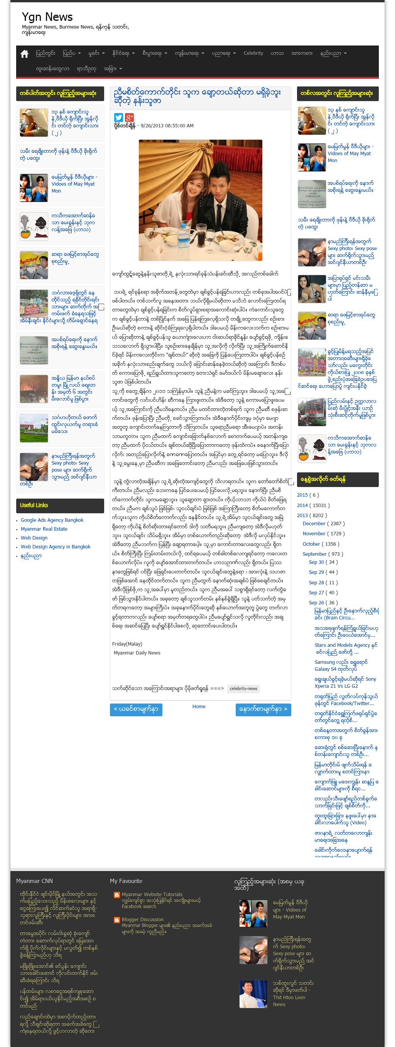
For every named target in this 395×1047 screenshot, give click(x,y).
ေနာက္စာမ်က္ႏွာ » (263, 709)
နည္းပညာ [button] (332, 53)
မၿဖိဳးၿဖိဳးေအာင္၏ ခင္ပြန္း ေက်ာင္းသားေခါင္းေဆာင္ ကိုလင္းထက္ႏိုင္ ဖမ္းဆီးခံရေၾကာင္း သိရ (59, 973)
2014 (303, 505)
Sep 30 (317, 562)
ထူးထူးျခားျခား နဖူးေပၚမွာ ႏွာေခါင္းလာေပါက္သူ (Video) (345, 820)
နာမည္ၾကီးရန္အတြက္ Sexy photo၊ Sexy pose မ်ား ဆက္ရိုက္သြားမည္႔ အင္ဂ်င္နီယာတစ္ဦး (58, 470)
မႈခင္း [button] (95, 53)
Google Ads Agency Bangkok (52, 520)
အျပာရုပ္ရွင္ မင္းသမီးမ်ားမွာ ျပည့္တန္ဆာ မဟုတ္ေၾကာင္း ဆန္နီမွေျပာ (351, 289)
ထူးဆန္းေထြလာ (52, 69)
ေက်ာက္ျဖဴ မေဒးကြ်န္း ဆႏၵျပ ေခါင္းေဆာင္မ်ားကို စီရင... (347, 786)
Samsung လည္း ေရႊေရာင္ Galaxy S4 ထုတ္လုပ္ (341, 666)
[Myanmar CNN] (24, 54)
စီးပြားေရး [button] (153, 53)
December (315, 524)
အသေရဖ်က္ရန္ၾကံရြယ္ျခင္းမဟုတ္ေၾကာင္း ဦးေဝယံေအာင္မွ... (346, 632)
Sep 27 (317, 593)
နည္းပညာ (31, 556)
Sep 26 (317, 603)
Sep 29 (317, 572)
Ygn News (47, 18)
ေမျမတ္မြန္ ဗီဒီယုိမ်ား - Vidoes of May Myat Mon (75, 184)
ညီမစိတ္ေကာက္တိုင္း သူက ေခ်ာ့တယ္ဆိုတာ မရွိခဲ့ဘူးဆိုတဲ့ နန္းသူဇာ (197, 97)
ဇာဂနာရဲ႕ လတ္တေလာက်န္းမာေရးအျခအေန (344, 837)
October (312, 544)
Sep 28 (317, 583)
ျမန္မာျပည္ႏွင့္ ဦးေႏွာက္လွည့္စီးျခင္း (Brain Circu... (347, 615)
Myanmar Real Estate (44, 529)
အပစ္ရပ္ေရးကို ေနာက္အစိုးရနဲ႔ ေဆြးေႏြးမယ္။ (75, 343)
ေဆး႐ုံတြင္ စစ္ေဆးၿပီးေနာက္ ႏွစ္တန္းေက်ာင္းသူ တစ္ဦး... (346, 751)
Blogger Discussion (143, 920)
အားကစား (302, 53)
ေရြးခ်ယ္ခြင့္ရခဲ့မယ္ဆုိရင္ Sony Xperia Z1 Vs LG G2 (345, 683)
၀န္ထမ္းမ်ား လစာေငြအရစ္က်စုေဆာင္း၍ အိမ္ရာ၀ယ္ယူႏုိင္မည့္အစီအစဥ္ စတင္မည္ (58, 999)
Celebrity (253, 53)
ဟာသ (277, 53)
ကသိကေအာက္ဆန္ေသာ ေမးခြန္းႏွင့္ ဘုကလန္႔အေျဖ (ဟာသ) (73, 223)
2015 (303, 495)
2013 (303, 516)
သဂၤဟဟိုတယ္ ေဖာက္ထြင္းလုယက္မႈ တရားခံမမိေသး (75, 424)
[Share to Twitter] (118, 117)
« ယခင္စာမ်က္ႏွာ (136, 709)
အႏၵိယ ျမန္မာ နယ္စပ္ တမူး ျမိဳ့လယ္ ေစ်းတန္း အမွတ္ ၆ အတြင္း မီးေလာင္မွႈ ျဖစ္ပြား (74, 389)
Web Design (34, 538)
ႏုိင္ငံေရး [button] (122, 53)
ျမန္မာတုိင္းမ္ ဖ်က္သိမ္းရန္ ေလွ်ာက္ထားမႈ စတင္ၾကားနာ (343, 769)
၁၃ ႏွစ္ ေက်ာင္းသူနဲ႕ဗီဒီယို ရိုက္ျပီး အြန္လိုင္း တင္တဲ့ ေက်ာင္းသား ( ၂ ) (75, 123)
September (315, 554)
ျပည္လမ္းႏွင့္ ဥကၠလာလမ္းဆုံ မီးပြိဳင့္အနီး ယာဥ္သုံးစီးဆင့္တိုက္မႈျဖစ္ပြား (352, 408)
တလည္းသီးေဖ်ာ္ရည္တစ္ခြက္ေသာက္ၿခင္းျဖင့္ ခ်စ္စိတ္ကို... (346, 803)
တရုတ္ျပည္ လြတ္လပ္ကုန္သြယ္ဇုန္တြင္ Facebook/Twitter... (346, 700)
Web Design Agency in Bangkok (55, 547)
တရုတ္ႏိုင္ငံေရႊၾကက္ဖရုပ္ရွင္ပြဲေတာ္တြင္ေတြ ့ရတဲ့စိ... (346, 717)
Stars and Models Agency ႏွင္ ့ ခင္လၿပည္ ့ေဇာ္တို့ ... (346, 649)
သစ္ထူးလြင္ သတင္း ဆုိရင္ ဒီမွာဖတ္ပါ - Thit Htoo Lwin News (293, 994)
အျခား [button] (111, 69)
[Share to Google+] (129, 117)
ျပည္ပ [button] (70, 53)
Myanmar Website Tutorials (152, 894)
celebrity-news (243, 689)
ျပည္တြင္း (46, 53)
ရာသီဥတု (86, 69)
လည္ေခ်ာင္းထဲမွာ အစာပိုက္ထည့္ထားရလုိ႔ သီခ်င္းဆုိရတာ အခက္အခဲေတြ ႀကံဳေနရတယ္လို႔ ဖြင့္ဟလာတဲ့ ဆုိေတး (58, 1024)
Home (199, 707)
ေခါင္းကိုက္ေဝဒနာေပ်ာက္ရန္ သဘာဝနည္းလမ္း (344, 854)
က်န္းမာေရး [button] (188, 53)
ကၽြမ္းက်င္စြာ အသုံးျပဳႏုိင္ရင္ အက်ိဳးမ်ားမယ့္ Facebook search (161, 904)
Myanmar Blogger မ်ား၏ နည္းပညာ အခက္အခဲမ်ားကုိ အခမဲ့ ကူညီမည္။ (167, 929)
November (315, 534)
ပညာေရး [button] (222, 53)
